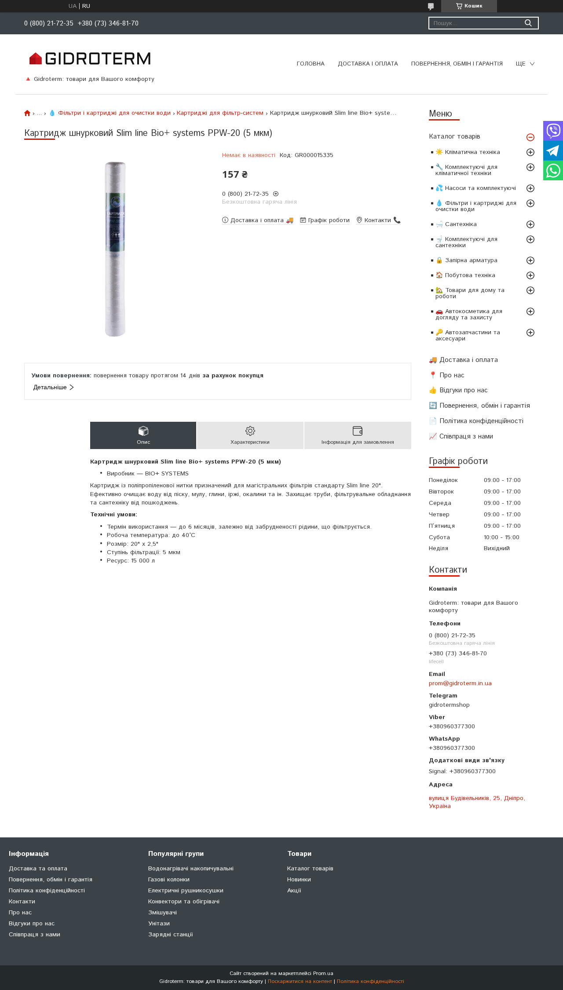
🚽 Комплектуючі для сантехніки (466, 242)
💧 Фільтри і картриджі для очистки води (475, 206)
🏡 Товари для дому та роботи (470, 293)
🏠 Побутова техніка (465, 275)
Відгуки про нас (32, 923)
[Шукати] (528, 23)
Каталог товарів (454, 136)
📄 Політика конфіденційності (476, 421)
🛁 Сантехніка (456, 224)
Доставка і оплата (368, 64)
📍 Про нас (446, 375)
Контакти (22, 901)
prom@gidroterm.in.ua (460, 683)
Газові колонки (169, 879)
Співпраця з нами (34, 934)
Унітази (159, 923)
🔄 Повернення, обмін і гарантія (479, 405)
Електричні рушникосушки (185, 890)
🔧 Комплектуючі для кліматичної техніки (466, 170)
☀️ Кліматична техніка (467, 152)
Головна (311, 64)
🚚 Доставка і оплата (463, 360)
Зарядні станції (170, 934)
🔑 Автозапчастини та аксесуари (467, 335)
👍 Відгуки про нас (458, 390)
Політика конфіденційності (47, 890)
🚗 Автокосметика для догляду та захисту (468, 314)
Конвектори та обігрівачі (183, 901)
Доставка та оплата (38, 868)
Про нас (20, 912)
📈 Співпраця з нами (461, 436)
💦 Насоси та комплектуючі (475, 188)
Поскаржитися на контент (300, 981)
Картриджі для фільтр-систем (220, 113)
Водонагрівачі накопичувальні (191, 868)
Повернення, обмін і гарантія (457, 64)
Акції (294, 890)
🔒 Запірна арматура (466, 260)
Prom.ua (323, 973)
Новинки (299, 879)
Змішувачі (162, 912)
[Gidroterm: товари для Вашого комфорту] (89, 58)
